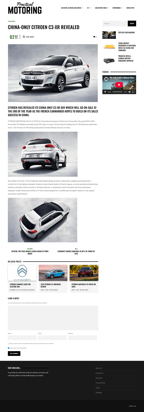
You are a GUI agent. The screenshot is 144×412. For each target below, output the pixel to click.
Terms (98, 388)
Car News (11, 21)
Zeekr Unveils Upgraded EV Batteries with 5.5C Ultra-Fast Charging (127, 46)
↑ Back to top (132, 406)
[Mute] (129, 92)
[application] (119, 84)
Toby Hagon (54, 290)
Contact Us (99, 373)
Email (40, 333)
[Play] (105, 92)
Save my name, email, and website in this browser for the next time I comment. (32, 343)
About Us (99, 368)
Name (10, 333)
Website (70, 333)
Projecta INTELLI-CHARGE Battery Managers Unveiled (125, 58)
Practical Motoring (29, 290)
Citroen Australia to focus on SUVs (84, 285)
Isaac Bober (30, 37)
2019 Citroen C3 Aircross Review (51, 285)
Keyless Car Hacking (126, 32)
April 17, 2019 (75, 290)
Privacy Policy (100, 383)
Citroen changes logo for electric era (20, 285)
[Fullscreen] (133, 92)
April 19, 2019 (45, 290)
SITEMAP (99, 393)
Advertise (99, 378)
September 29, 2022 (15, 290)
